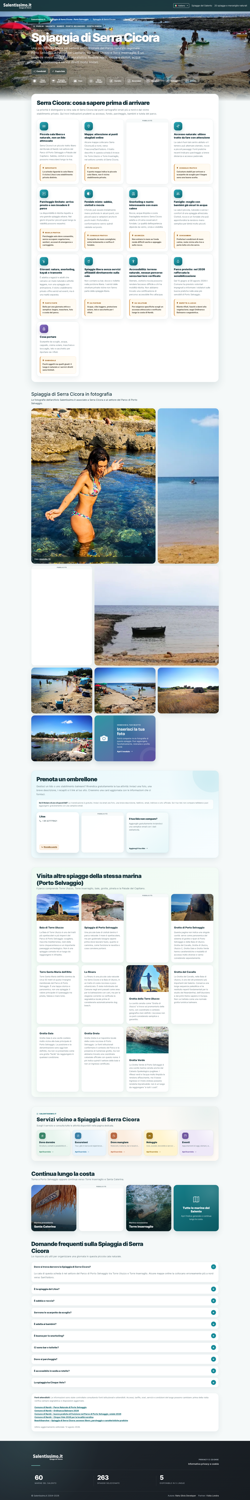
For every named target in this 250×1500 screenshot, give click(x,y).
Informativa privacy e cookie (203, 1464)
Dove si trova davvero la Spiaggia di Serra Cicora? (62, 1266)
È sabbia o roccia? (44, 1300)
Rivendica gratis (50, 847)
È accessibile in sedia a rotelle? (52, 1370)
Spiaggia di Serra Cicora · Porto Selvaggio (69, 19)
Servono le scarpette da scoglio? (52, 1312)
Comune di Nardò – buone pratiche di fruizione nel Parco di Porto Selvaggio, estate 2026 (77, 1414)
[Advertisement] (147, 140)
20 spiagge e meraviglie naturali (230, 5)
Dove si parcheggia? (45, 1359)
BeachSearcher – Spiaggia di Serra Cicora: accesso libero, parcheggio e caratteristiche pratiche (81, 1420)
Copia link (60, 71)
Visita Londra (212, 1495)
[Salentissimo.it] (18, 5)
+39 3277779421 (49, 821)
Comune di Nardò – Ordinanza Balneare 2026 (56, 1410)
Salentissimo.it (38, 19)
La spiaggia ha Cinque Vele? (50, 1382)
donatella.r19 (44, 559)
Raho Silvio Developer (185, 1495)
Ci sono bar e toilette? (46, 1347)
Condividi (41, 71)
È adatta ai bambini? (45, 1324)
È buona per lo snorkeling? (49, 1335)
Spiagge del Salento (202, 5)
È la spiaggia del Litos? (46, 1289)
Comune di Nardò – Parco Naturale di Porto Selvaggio (60, 1407)
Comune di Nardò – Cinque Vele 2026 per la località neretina (63, 1417)
